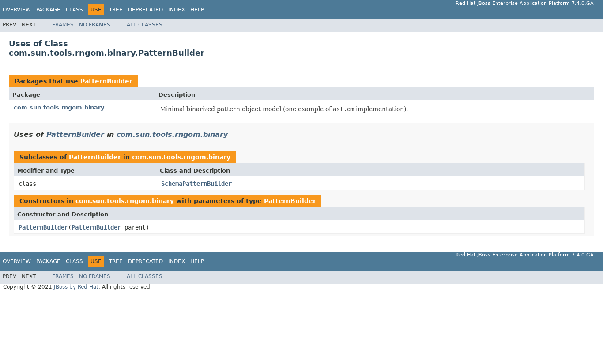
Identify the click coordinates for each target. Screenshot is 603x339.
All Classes (144, 25)
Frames (63, 25)
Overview (17, 10)
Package (48, 10)
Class (74, 10)
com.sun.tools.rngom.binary (59, 107)
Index (176, 10)
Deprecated (145, 10)
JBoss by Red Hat (76, 287)
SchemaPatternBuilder (196, 183)
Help (197, 10)
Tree (116, 10)
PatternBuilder (106, 81)
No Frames (94, 25)
